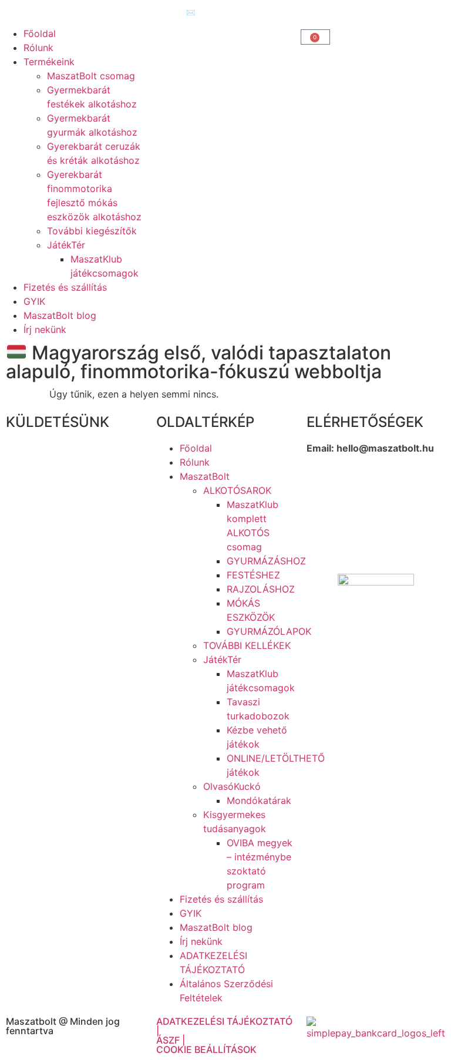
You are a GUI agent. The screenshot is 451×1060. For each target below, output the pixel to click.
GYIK (34, 301)
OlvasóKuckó (232, 786)
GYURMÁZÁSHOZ (266, 561)
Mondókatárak (259, 800)
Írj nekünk (44, 329)
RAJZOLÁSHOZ (261, 589)
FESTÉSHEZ (253, 575)
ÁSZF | (170, 1040)
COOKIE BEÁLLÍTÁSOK (206, 1049)
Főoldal (39, 33)
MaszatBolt (205, 476)
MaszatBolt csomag (91, 76)
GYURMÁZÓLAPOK (269, 631)
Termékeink (49, 62)
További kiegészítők (92, 231)
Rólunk (38, 47)
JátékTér (66, 245)
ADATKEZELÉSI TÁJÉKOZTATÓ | (224, 1026)
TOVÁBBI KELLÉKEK (247, 645)
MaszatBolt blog (59, 315)
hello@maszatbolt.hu (385, 448)
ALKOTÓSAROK (237, 490)
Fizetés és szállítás (65, 287)
